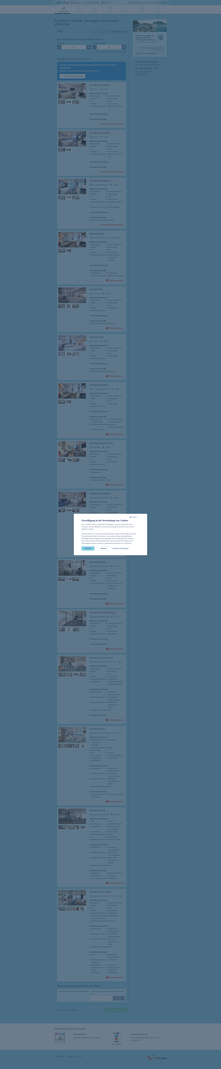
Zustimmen (88, 548)
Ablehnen (103, 548)
